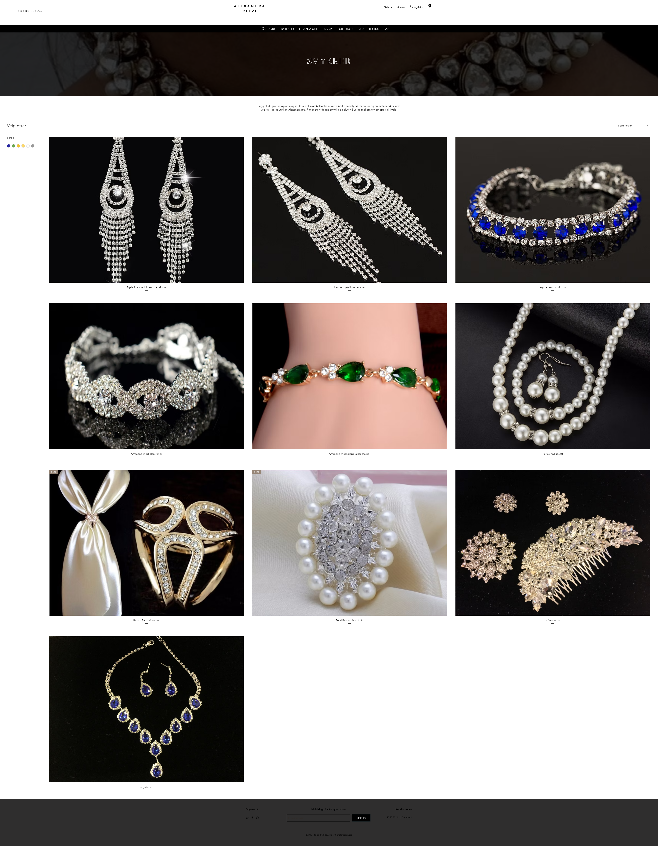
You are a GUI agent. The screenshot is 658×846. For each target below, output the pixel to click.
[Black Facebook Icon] (252, 817)
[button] (374, 28)
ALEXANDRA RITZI (249, 9)
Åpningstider (416, 7)
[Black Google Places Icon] (430, 6)
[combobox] (633, 125)
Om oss (401, 7)
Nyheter (390, 7)
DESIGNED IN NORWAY (30, 11)
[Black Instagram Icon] (257, 817)
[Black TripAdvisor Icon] (247, 817)
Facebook (407, 817)
